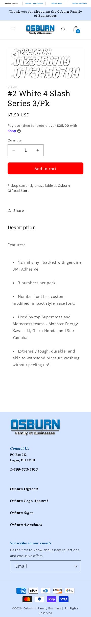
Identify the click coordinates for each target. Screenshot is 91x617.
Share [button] (18, 210)
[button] (13, 29)
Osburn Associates (80, 4)
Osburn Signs (57, 4)
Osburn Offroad (11, 4)
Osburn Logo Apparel (34, 4)
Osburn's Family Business (42, 608)
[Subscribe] (75, 566)
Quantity (15, 140)
